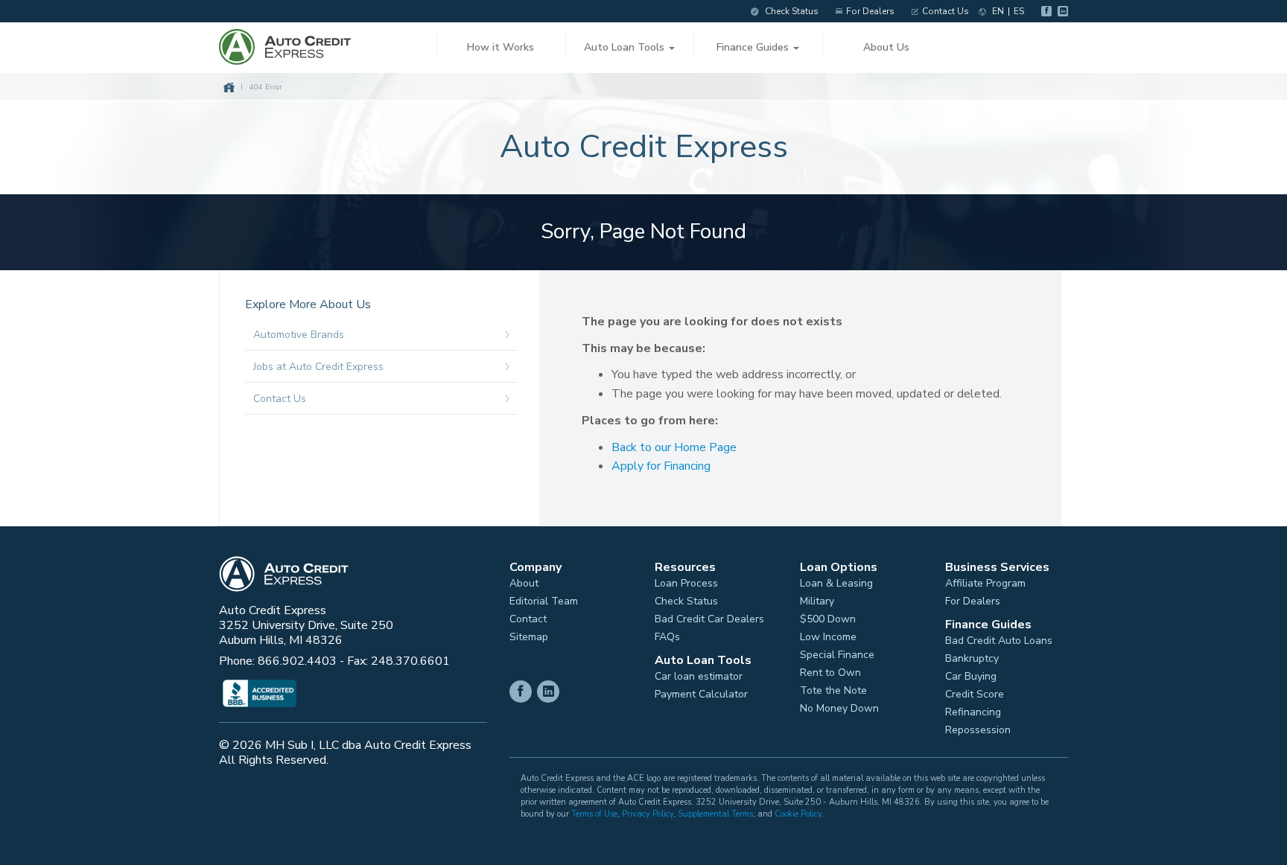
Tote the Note (833, 691)
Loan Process (686, 584)
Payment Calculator (701, 694)
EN (998, 11)
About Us (886, 47)
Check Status (791, 11)
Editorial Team (543, 601)
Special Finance (837, 655)
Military (817, 601)
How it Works (500, 47)
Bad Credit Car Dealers (709, 619)
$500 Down (828, 619)
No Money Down (839, 709)
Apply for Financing (661, 466)
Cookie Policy (798, 814)
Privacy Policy (647, 814)
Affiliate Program (985, 584)
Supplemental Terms (715, 814)
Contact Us (945, 11)
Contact (528, 619)
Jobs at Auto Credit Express (318, 367)
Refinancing (973, 712)
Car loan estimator (699, 677)
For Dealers (870, 11)
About (523, 584)
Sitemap (528, 637)
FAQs (667, 637)
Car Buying (971, 677)
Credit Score (974, 694)
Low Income (828, 637)
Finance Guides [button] (754, 47)
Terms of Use (594, 814)
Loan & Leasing (836, 584)
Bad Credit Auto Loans (998, 641)
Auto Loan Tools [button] (625, 47)
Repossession (978, 730)
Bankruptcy (972, 659)
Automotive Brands (298, 335)
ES (1019, 11)
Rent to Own (830, 673)
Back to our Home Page (674, 447)
